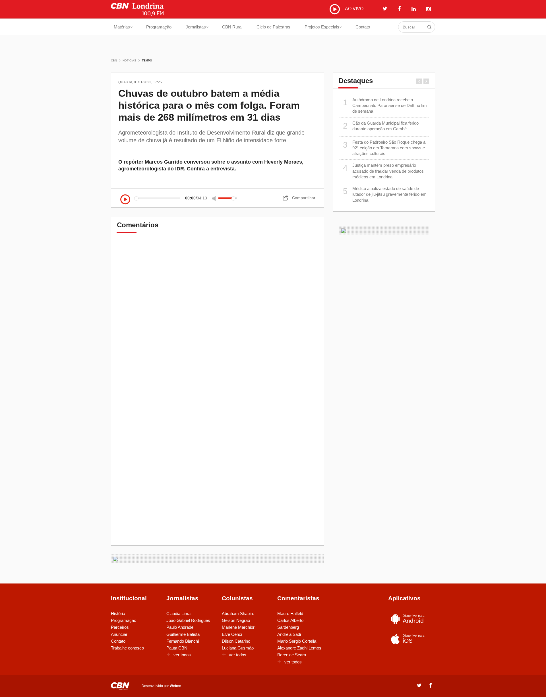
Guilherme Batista (183, 634)
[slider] (227, 198)
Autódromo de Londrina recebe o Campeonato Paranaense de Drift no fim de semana (385, 105)
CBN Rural (232, 26)
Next (426, 81)
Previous (419, 81)
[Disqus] (217, 318)
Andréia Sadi (289, 634)
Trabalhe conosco (127, 648)
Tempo (147, 60)
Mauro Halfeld (290, 613)
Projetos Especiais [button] (322, 26)
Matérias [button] (122, 26)
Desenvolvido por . (162, 686)
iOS (413, 639)
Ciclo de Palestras (273, 26)
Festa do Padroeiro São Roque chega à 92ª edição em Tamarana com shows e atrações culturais (384, 148)
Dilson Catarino (236, 641)
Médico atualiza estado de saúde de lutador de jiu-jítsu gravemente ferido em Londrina (385, 194)
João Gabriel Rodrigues (188, 620)
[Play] (125, 200)
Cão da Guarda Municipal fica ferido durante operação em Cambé (381, 126)
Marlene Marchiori (238, 627)
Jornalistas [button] (196, 26)
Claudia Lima (178, 613)
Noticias (129, 60)
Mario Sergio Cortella (296, 641)
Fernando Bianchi (182, 641)
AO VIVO (353, 8)
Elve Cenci (232, 634)
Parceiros (120, 627)
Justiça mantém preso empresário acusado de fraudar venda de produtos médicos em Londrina (383, 171)
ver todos (182, 654)
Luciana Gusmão (238, 648)
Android (413, 619)
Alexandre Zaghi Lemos (299, 648)
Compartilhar (303, 197)
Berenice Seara (291, 654)
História (118, 613)
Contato (362, 26)
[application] (180, 198)
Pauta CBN (176, 648)
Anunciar (119, 634)
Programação (158, 26)
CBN (114, 60)
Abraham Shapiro (238, 613)
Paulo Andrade (179, 627)
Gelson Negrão (236, 620)
